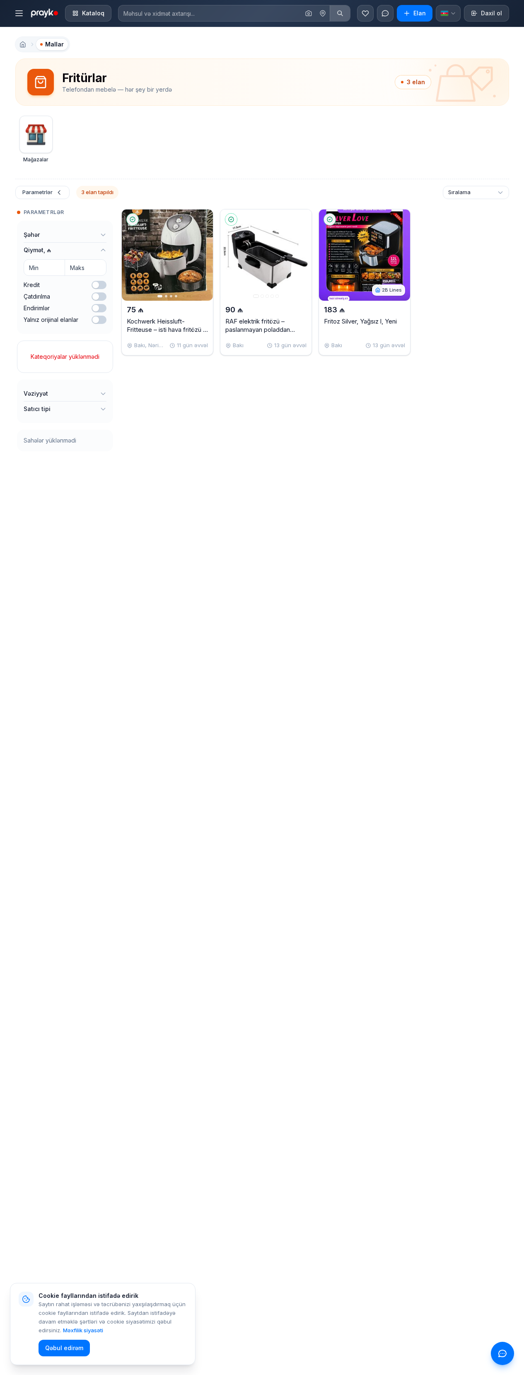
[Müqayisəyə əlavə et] (199, 238)
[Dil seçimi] (448, 13)
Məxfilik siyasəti (83, 1330)
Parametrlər (37, 192)
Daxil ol (491, 13)
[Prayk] (43, 13)
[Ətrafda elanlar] (322, 13)
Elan (419, 13)
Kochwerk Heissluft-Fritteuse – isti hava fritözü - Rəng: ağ (166, 329)
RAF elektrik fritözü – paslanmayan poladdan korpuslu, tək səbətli (257, 329)
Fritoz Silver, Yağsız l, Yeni (360, 321)
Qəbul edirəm (64, 1347)
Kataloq (93, 13)
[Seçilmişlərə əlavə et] (199, 219)
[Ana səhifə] (23, 44)
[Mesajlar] (385, 13)
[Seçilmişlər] (365, 13)
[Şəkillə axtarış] (308, 13)
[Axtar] (340, 13)
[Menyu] (19, 13)
